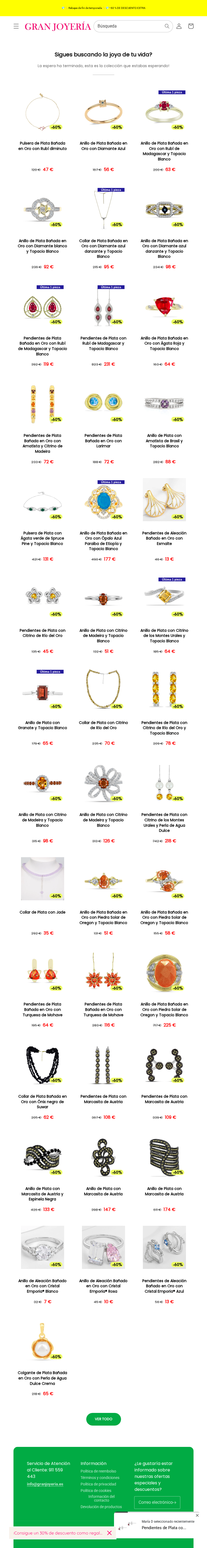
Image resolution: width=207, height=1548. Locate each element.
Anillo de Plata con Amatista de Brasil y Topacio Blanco (164, 441)
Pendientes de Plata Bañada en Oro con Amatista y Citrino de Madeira (43, 443)
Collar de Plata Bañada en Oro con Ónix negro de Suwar (42, 1102)
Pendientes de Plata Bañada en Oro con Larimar (103, 441)
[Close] (109, 1533)
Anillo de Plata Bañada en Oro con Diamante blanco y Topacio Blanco (42, 246)
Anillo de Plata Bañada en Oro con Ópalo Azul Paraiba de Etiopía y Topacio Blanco (103, 541)
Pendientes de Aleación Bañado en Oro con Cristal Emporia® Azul (164, 1286)
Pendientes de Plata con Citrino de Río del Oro (42, 633)
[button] (16, 26)
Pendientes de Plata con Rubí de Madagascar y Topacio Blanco (103, 343)
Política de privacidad (98, 1484)
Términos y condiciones (100, 1477)
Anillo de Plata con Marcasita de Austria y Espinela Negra (42, 1194)
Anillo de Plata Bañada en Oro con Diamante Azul (103, 146)
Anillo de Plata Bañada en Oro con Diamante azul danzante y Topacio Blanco (164, 248)
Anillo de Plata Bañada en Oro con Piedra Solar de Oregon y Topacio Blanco (103, 917)
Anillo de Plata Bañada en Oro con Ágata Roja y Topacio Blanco (164, 343)
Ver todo (103, 1419)
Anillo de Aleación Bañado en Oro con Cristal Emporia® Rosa (103, 1286)
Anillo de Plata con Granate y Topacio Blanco (42, 725)
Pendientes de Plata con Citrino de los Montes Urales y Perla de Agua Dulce (164, 822)
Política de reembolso (98, 1471)
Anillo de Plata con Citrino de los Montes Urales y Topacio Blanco (164, 636)
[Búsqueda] (167, 26)
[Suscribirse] (174, 1502)
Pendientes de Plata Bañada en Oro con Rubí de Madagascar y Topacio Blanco (42, 346)
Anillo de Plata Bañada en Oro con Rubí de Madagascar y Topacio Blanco (164, 151)
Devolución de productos (101, 1507)
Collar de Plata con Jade (42, 912)
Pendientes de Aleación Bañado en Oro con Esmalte (164, 538)
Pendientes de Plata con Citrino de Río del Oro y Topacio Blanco (164, 728)
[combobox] (133, 26)
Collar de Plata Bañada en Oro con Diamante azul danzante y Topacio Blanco (103, 248)
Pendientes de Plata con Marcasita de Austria (103, 1099)
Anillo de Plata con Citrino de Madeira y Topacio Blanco (103, 636)
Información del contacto (101, 1498)
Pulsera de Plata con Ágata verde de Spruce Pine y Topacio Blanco (42, 538)
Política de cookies (96, 1490)
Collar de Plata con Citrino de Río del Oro (103, 725)
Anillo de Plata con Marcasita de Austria (103, 1191)
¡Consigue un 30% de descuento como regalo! (58, 1533)
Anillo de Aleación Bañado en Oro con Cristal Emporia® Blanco (42, 1286)
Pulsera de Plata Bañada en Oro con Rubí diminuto (42, 146)
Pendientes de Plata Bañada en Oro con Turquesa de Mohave (43, 1009)
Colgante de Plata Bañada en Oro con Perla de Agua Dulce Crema (42, 1378)
